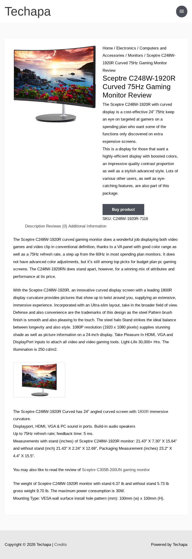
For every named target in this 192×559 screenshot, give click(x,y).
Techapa (28, 11)
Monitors (135, 55)
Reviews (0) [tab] (56, 226)
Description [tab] (35, 226)
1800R (143, 411)
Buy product (123, 209)
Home (108, 48)
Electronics (126, 48)
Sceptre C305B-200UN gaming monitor (116, 470)
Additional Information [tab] (87, 226)
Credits (60, 544)
